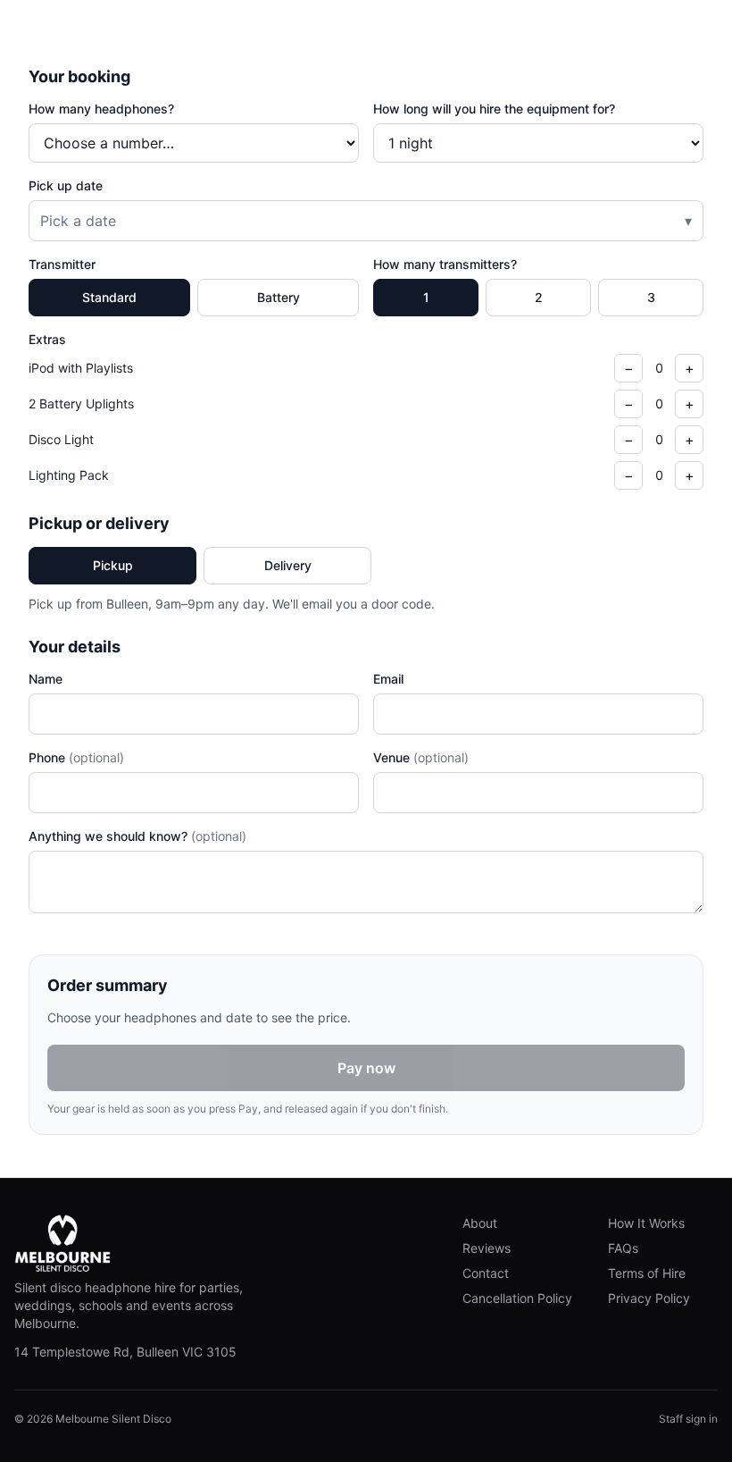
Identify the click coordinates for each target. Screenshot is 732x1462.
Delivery (288, 565)
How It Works (646, 1223)
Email (388, 678)
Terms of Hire (647, 1273)
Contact (485, 1273)
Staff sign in (688, 1418)
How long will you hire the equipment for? (494, 108)
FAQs (623, 1248)
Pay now (366, 1068)
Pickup (113, 565)
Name (45, 678)
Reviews (486, 1248)
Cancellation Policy (517, 1298)
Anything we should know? (137, 836)
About (479, 1223)
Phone (76, 757)
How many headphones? (101, 108)
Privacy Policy (649, 1298)
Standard (109, 297)
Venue (421, 757)
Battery (278, 297)
